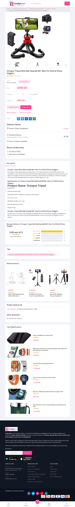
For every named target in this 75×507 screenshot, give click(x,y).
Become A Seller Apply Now (35, 481)
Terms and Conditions (34, 469)
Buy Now (26, 107)
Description (11, 163)
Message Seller (24, 81)
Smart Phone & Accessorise (19, 8)
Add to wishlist (11, 112)
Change (65, 128)
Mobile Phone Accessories (36, 8)
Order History (54, 469)
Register (14, 309)
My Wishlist (53, 471)
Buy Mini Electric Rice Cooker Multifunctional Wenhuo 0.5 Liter (49, 405)
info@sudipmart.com (11, 479)
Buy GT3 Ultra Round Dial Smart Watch (44, 377)
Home (8, 8)
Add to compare (25, 112)
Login (8, 309)
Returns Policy (31, 466)
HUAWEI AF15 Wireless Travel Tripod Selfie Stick (36, 295)
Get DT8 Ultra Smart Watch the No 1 (43, 363)
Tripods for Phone (51, 8)
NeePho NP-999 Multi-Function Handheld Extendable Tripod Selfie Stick (57, 295)
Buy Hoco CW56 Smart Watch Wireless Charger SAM (48, 391)
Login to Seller (31, 479)
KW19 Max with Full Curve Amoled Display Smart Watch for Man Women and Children (50, 349)
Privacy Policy (31, 471)
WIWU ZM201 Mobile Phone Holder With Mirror (16, 295)
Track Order (53, 474)
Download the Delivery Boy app (36, 474)
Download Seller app (33, 476)
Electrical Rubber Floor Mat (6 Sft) (43, 335)
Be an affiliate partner (56, 476)
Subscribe (27, 453)
